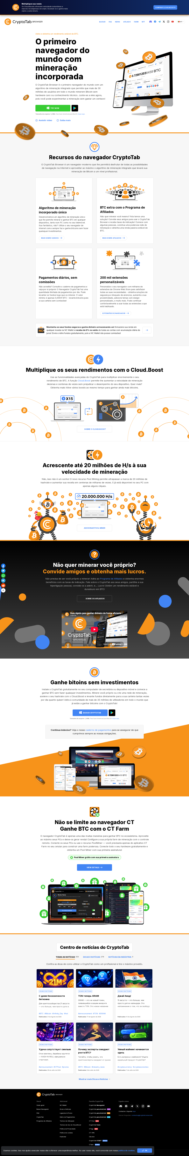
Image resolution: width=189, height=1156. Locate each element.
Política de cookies (66, 1133)
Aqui (134, 1111)
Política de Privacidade (67, 1129)
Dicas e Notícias (65, 1109)
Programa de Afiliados (111, 578)
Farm (136, 22)
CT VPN (91, 1133)
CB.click (91, 1137)
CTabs (91, 1144)
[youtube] (173, 22)
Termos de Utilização (67, 1121)
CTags (91, 1129)
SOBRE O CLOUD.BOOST (95, 429)
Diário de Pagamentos (67, 1117)
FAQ (110, 22)
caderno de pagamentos (98, 730)
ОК (146, 1150)
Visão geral (40, 1105)
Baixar (102, 22)
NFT (143, 22)
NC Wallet (63, 1105)
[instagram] (168, 22)
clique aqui (81, 114)
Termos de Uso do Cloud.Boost (70, 1125)
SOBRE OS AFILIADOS (95, 599)
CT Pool (91, 1121)
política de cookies (126, 1150)
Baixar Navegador (43, 1109)
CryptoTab (40, 1117)
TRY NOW (54, 108)
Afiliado (127, 22)
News (117, 22)
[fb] (155, 22)
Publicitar (63, 1137)
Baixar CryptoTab (92, 713)
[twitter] (164, 22)
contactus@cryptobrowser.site (141, 1115)
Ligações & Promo (66, 1113)
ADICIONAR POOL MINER (94, 528)
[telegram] (159, 22)
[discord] (150, 22)
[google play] (75, 108)
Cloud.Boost (84, 380)
